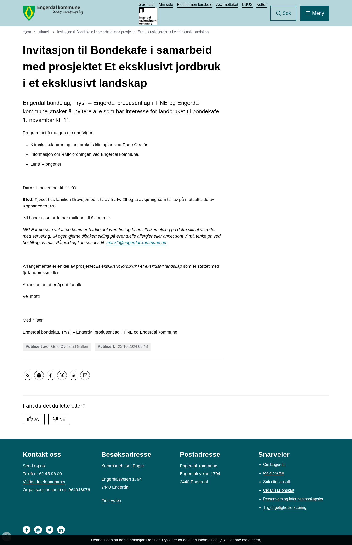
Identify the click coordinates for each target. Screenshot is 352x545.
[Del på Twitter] (62, 375)
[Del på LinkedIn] (73, 375)
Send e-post (34, 465)
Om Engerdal (274, 464)
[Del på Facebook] (50, 375)
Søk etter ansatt (276, 482)
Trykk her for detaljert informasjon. (190, 540)
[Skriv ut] (39, 375)
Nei (63, 419)
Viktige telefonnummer (44, 481)
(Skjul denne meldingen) (240, 540)
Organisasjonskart (278, 490)
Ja (36, 419)
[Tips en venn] (85, 375)
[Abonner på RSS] (27, 375)
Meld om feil (273, 473)
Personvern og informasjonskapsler (293, 499)
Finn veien (111, 500)
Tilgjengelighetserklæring (284, 508)
